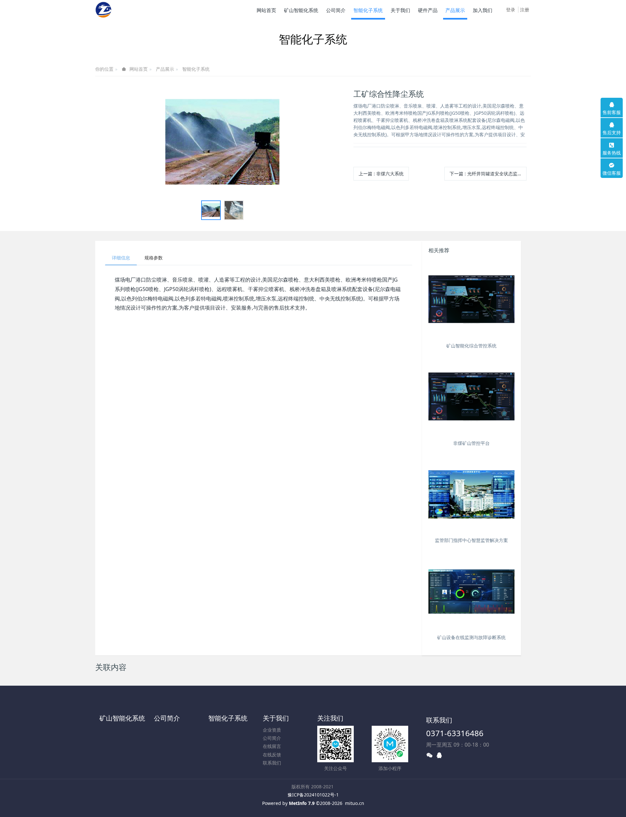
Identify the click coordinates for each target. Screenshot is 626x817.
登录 (510, 10)
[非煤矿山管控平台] (471, 397)
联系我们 (272, 763)
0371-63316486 (455, 733)
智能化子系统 (196, 69)
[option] (222, 142)
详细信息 (121, 258)
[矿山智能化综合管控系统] (471, 300)
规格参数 (153, 258)
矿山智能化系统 (122, 718)
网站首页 (266, 10)
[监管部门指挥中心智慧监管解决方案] (471, 494)
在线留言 (272, 746)
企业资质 (272, 730)
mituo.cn (354, 803)
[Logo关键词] (103, 10)
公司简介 (167, 718)
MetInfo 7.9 (302, 803)
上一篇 (381, 173)
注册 (524, 10)
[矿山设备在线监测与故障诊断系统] (471, 592)
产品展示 (165, 69)
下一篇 (488, 173)
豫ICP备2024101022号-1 (313, 795)
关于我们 (276, 718)
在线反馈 (272, 754)
